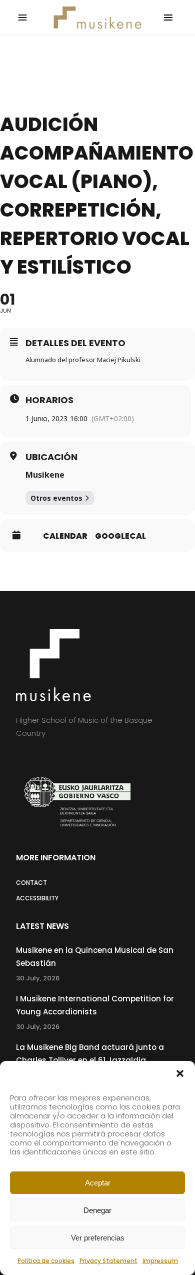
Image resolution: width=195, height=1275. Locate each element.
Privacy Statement (109, 1260)
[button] (180, 1073)
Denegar (98, 1210)
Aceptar (97, 1182)
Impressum (160, 1260)
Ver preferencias (97, 1237)
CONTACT (31, 882)
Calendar (65, 536)
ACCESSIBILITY (37, 898)
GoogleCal (120, 536)
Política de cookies (46, 1260)
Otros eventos (56, 498)
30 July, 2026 (38, 978)
